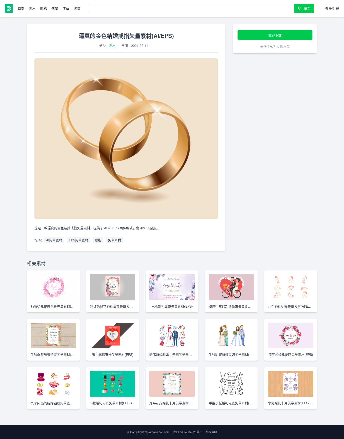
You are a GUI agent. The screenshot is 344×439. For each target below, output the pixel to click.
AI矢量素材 (54, 240)
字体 (66, 8)
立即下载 (275, 35)
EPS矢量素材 (78, 240)
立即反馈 (283, 46)
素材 (32, 8)
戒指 (98, 240)
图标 (43, 8)
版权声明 (211, 432)
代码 (54, 8)
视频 (77, 8)
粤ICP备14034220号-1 (187, 432)
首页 (21, 8)
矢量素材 (114, 240)
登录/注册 (332, 8)
